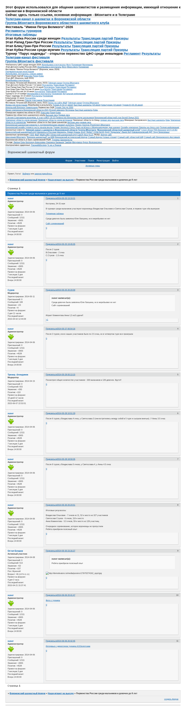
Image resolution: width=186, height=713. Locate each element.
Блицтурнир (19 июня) (111, 105)
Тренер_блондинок (18, 374)
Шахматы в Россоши (46, 132)
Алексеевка (40, 142)
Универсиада (31, 107)
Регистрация (48, 100)
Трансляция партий (97, 38)
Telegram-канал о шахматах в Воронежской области (52, 130)
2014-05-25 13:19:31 (66, 198)
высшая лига (118, 120)
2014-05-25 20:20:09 (66, 290)
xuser (11, 198)
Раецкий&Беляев (39, 145)
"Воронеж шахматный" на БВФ (40, 137)
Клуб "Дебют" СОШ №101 (92, 132)
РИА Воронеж (159, 130)
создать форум (171, 699)
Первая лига (64, 115)
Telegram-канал (55, 83)
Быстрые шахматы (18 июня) (87, 105)
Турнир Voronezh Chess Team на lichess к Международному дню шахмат (86, 127)
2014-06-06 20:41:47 (66, 595)
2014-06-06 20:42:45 (66, 641)
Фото (68, 65)
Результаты (70, 38)
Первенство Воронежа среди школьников (75, 117)
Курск (85, 142)
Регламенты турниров (23, 31)
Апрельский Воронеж (15, 107)
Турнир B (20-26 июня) (132, 105)
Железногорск (95, 142)
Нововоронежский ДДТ (142, 132)
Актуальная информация (74, 94)
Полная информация (169, 127)
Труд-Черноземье (161, 132)
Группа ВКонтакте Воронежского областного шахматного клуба (57, 23)
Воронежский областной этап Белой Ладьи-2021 (116, 117)
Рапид (36, 76)
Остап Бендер (15, 551)
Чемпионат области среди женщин (21, 120)
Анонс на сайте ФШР (57, 103)
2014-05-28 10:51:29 (66, 413)
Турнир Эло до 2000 (64, 107)
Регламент (132, 53)
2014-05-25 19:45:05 (66, 244)
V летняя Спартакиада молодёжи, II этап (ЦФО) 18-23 (30, 117)
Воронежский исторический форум (71, 137)
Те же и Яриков (54, 145)
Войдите (26, 174)
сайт (110, 134)
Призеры (121, 38)
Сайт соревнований (55, 223)
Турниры (56, 140)
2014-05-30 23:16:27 (66, 551)
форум (104, 134)
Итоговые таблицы (21, 34)
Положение (83, 67)
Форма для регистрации (16, 105)
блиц (167, 120)
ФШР (37, 134)
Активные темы (93, 166)
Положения (76, 65)
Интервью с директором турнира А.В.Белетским (68, 646)
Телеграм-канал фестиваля (27, 57)
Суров (11, 290)
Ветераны (69, 110)
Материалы (87, 65)
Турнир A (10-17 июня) (63, 105)
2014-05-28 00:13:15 (66, 374)
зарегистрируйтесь (43, 174)
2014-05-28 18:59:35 (66, 459)
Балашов (60, 142)
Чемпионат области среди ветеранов (55, 120)
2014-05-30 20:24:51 (66, 505)
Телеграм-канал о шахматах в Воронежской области (47, 19)
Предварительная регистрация (19, 71)
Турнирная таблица (55, 213)
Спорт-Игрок (147, 130)
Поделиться (51, 198)
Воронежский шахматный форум (27, 180)
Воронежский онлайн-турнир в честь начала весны (29, 127)
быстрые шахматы (156, 120)
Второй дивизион (57, 110)
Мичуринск (77, 142)
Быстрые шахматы (84, 110)
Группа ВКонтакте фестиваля (29, 61)
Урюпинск (50, 142)
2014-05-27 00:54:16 (66, 329)
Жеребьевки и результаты (54, 65)
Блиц (41, 76)
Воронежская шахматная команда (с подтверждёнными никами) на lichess (39, 125)
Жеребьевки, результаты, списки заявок (24, 74)
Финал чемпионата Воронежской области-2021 (27, 110)
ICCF (91, 134)
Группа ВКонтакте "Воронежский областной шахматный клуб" (109, 130)
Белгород (30, 142)
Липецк (16, 142)
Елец (23, 142)
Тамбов (68, 142)
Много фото (72, 67)
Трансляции (58, 85)
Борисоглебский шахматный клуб (21, 132)
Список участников (33, 100)
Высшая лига (52, 115)
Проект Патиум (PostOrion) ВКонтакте (92, 125)
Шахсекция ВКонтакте (15, 137)
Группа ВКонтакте (71, 83)
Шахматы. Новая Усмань (68, 132)
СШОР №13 (82, 134)
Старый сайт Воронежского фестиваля (162, 137)
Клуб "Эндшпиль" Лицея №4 (118, 132)
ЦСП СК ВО (172, 130)
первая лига (105, 120)
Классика (28, 76)
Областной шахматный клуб (63, 134)
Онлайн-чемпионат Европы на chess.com (140, 127)
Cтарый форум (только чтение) (102, 137)
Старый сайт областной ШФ (130, 137)
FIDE (32, 134)
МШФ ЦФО (45, 134)
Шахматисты (66, 140)
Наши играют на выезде (61, 180)
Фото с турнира (53, 600)
